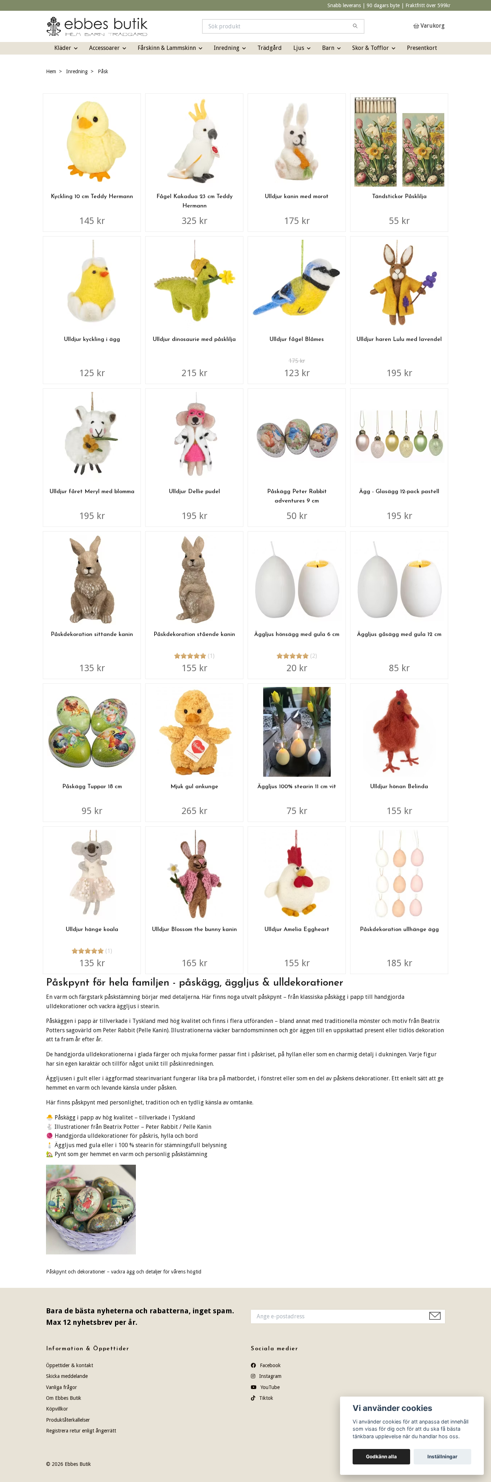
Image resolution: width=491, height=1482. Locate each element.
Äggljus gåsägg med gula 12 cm (399, 634)
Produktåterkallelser (68, 1420)
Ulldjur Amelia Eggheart (297, 929)
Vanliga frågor (61, 1387)
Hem (51, 71)
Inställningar (442, 1456)
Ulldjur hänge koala (92, 929)
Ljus (298, 48)
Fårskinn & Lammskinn (167, 48)
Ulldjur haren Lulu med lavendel (399, 339)
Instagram (269, 1376)
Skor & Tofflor (370, 48)
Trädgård (269, 48)
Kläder (62, 48)
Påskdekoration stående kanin (194, 634)
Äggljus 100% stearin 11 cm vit (296, 787)
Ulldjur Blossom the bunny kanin (194, 929)
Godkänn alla (381, 1456)
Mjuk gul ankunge (194, 787)
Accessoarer (104, 48)
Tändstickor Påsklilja (399, 197)
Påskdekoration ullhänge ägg (399, 929)
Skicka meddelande (67, 1376)
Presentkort (422, 48)
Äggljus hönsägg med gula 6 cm (296, 634)
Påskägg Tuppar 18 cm (92, 787)
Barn (328, 48)
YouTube (269, 1387)
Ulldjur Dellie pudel (194, 492)
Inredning (226, 48)
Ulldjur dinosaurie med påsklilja (194, 339)
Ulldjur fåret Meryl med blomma (92, 492)
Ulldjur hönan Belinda (399, 787)
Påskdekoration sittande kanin (92, 634)
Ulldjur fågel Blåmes (297, 339)
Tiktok (265, 1398)
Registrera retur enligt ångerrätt (81, 1431)
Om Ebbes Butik (63, 1398)
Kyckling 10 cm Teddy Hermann (92, 197)
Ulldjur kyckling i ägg (92, 339)
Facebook (269, 1365)
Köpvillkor (57, 1409)
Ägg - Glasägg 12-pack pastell (399, 492)
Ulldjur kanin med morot (297, 197)
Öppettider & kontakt (69, 1365)
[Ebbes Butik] (146, 26)
